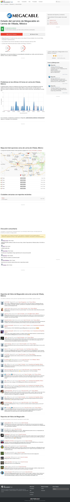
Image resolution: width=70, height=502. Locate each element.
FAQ (29, 1)
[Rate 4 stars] (60, 56)
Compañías (24, 1)
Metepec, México (36, 359)
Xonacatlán (34, 150)
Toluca (30, 150)
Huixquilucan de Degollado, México (35, 364)
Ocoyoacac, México (36, 369)
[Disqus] (23, 252)
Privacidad (34, 1)
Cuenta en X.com (52, 20)
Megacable (12, 4)
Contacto (40, 1)
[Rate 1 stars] (54, 56)
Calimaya (40, 150)
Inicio (19, 1)
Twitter (42, 488)
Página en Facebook (53, 22)
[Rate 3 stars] (58, 56)
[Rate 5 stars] (62, 56)
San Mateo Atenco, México (33, 313)
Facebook (43, 490)
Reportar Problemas (12, 34)
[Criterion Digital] (35, 498)
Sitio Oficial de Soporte (53, 23)
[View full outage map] (23, 164)
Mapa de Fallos (35, 34)
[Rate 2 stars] (56, 56)
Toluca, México (32, 302)
